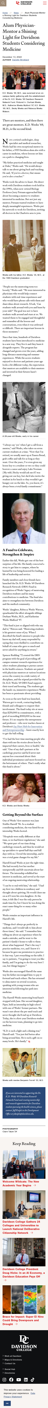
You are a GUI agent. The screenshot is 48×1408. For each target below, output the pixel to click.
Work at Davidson (13, 1356)
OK (7, 1403)
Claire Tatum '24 (10, 1131)
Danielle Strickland (20, 60)
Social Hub (10, 1369)
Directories (10, 1373)
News (16, 13)
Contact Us (10, 1363)
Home (5, 13)
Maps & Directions (13, 1359)
